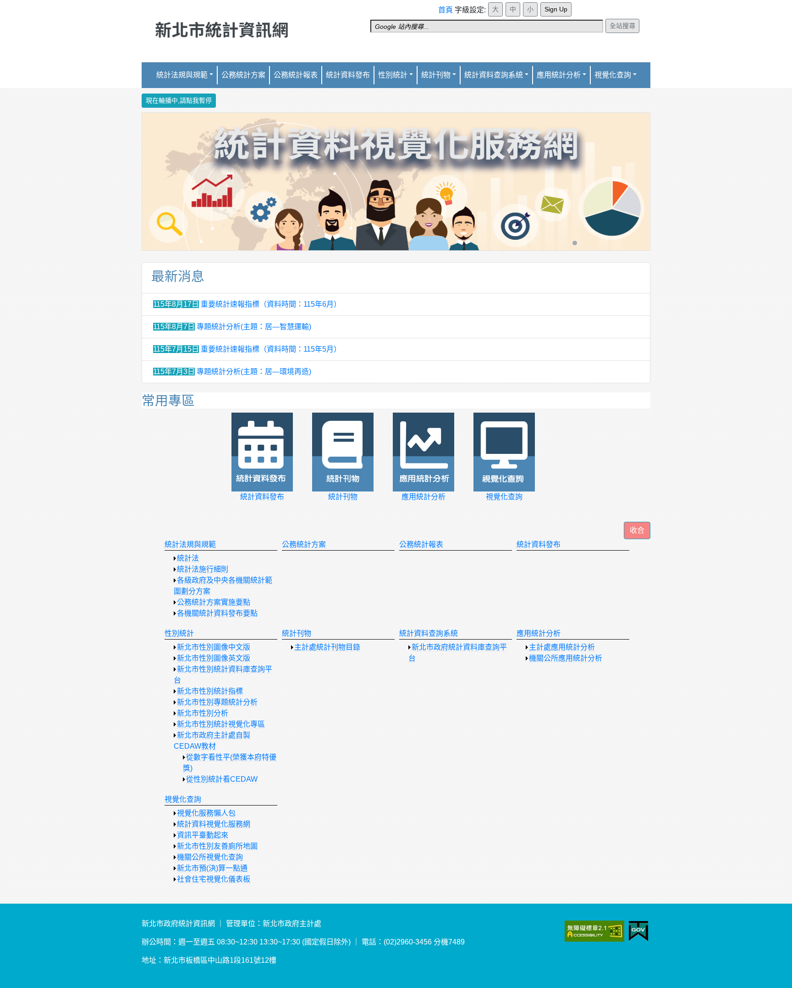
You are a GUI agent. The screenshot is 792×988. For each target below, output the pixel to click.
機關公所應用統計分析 (565, 658)
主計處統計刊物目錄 (327, 647)
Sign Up (555, 9)
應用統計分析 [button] (559, 75)
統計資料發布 (348, 75)
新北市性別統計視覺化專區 (221, 724)
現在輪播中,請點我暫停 (179, 100)
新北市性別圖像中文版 (213, 647)
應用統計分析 (539, 633)
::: (441, 6)
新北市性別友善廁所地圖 (217, 846)
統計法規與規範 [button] (182, 75)
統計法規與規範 (190, 544)
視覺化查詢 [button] (612, 75)
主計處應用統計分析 (562, 647)
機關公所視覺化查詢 (210, 857)
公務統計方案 (243, 75)
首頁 (445, 10)
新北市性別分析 (202, 713)
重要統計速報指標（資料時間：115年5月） (271, 349)
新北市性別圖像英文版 (213, 658)
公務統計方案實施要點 (213, 602)
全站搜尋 (622, 25)
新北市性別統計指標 (210, 691)
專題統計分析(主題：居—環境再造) (254, 371)
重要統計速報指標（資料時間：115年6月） (271, 304)
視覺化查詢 (183, 799)
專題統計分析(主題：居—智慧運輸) (254, 327)
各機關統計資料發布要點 (217, 613)
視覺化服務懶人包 (206, 813)
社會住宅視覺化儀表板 (213, 879)
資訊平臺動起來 (202, 835)
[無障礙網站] (606, 931)
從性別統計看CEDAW (222, 779)
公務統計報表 (296, 75)
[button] (637, 530)
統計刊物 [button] (436, 75)
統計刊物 (296, 633)
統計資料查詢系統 (493, 75)
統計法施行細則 (202, 569)
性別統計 (392, 75)
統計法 (188, 558)
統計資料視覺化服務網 (213, 824)
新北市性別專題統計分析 (217, 702)
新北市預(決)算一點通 (212, 868)
